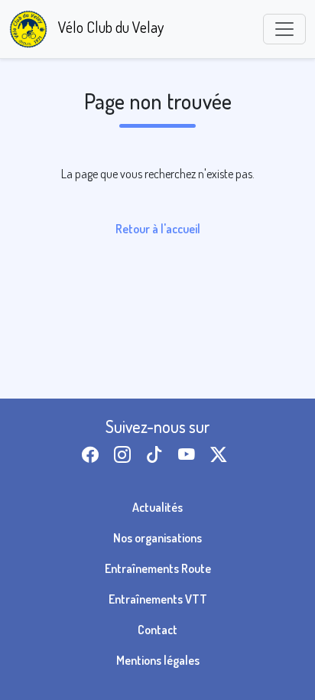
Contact (157, 629)
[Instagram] (125, 454)
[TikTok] (157, 454)
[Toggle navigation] (284, 29)
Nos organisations (157, 537)
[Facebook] (93, 454)
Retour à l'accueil (157, 228)
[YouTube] (189, 454)
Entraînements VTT (158, 599)
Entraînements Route (158, 568)
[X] (221, 454)
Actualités (157, 507)
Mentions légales (158, 660)
